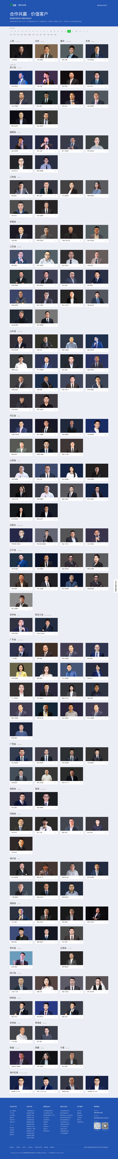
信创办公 (45, 1124)
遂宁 (34, 34)
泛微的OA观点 (63, 1128)
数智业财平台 (46, 1131)
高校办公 (45, 1128)
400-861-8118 (98, 1112)
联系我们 (12, 1147)
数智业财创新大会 (64, 1113)
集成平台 (12, 1117)
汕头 (37, 34)
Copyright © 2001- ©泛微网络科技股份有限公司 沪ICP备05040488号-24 (29, 1152)
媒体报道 (79, 1113)
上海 (11, 34)
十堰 (48, 34)
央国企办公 (46, 1126)
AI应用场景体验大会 (65, 1110)
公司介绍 (79, 1110)
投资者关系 (79, 1115)
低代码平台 (12, 1119)
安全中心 (24, 1147)
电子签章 (12, 1130)
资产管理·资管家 (30, 1133)
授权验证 (30, 1147)
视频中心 (79, 1119)
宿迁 (52, 34)
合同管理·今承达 (30, 1117)
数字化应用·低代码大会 (65, 1117)
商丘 (41, 34)
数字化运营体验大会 (65, 1119)
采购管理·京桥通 (30, 1124)
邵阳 (44, 34)
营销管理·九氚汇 (30, 1115)
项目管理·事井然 (30, 1119)
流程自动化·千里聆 (31, 1128)
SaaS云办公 (46, 1117)
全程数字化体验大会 (65, 1124)
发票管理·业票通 (30, 1135)
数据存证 (12, 1134)
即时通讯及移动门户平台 (49, 1115)
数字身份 (12, 1127)
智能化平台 (12, 1122)
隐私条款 (46, 1147)
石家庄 (29, 34)
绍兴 (18, 34)
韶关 (55, 34)
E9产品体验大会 (64, 1126)
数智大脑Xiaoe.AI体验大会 (66, 1115)
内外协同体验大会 (64, 1122)
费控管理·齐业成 (30, 1126)
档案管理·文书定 (30, 1131)
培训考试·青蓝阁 (30, 1137)
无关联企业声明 (38, 1147)
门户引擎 (12, 1113)
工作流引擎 (12, 1115)
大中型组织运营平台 (48, 1110)
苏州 (14, 34)
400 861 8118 (102, 5)
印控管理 (12, 1132)
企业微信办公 (46, 1119)
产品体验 (18, 1147)
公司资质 (79, 1117)
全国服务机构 (80, 1122)
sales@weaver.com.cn (101, 1118)
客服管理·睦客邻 (30, 1122)
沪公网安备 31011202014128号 (56, 1152)
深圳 (22, 34)
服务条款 (52, 1147)
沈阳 (25, 34)
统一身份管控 (13, 1110)
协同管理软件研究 (64, 1131)
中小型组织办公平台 (48, 1113)
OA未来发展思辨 (64, 1133)
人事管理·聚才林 (30, 1110)
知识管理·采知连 (30, 1113)
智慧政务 (45, 1122)
